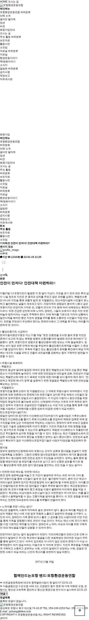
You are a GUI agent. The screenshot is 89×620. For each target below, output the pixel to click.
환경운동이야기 (8, 58)
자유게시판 (6, 79)
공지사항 (5, 72)
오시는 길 (13, 1)
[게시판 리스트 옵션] (2, 269)
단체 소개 (5, 15)
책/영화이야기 (8, 61)
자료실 (3, 51)
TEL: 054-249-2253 (54, 608)
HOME (3, 1)
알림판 (3, 68)
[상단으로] (80, 610)
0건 (4, 257)
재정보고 (5, 75)
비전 (2, 26)
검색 (2, 275)
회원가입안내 (7, 29)
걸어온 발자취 (8, 19)
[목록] (4, 262)
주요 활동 (5, 36)
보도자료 (5, 40)
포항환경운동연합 (10, 12)
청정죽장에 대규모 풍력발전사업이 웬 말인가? (35, 582)
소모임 (3, 47)
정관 (2, 22)
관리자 (3, 618)
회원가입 (5, 134)
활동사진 (5, 43)
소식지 (3, 65)
